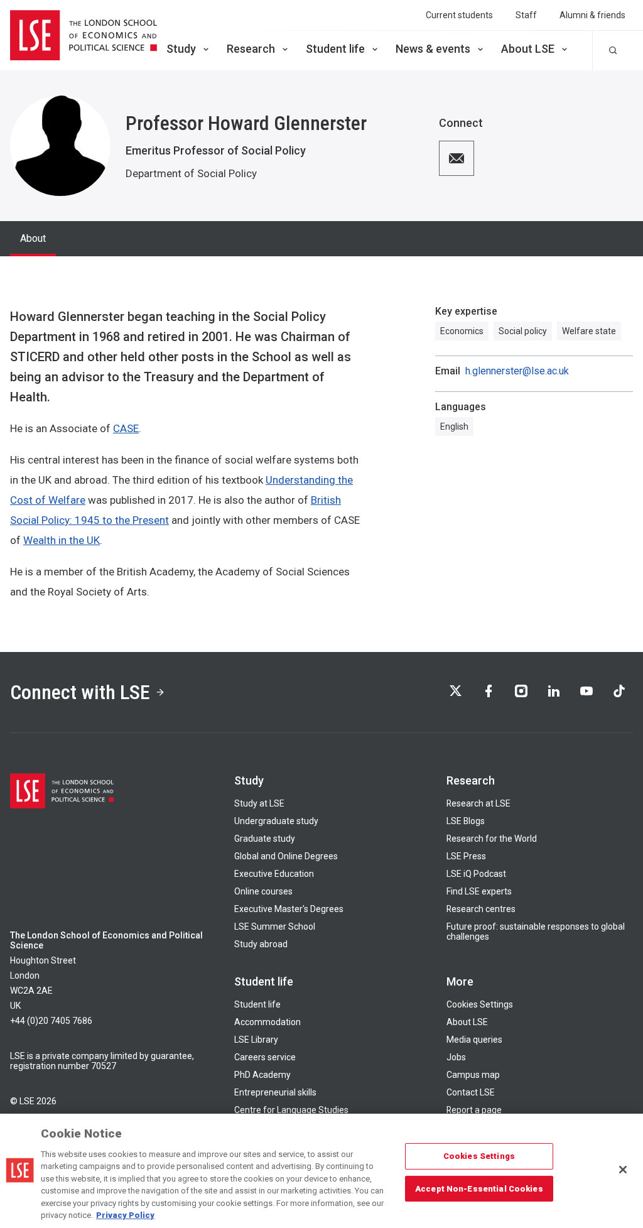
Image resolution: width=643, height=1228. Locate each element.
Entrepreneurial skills (275, 1092)
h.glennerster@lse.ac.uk (517, 371)
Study (181, 48)
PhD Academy (262, 1075)
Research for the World (491, 839)
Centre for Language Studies (291, 1110)
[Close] (623, 1169)
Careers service (265, 1057)
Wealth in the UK (61, 540)
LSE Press (466, 856)
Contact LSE (470, 1092)
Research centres (481, 909)
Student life (335, 48)
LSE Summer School (274, 926)
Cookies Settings (479, 1004)
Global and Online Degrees (286, 856)
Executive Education (274, 874)
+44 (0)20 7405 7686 (51, 1021)
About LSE (527, 48)
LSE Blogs (465, 821)
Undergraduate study (276, 821)
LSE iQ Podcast (476, 874)
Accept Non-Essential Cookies (479, 1188)
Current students (459, 15)
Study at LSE (259, 803)
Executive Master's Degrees (288, 909)
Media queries (474, 1040)
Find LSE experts (479, 891)
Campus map (473, 1075)
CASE (126, 428)
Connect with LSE (80, 692)
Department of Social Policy (191, 173)
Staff (526, 15)
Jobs (456, 1057)
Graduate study (264, 839)
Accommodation (267, 1022)
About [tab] (33, 238)
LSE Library (256, 1040)
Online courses (263, 891)
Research (251, 48)
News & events (433, 48)
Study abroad (261, 944)
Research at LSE (478, 803)
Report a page (474, 1110)
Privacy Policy (125, 1215)
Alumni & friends (592, 15)
